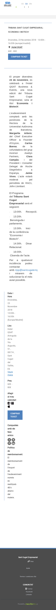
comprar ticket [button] (19, 57)
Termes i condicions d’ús (28, 576)
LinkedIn (29, 594)
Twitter (30, 589)
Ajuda (28, 568)
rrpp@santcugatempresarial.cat (33, 270)
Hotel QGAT (17, 47)
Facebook (29, 592)
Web (32, 561)
